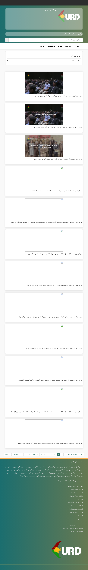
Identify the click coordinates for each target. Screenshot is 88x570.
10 (34, 454)
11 (29, 454)
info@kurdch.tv (76, 525)
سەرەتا (77, 46)
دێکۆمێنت (68, 46)
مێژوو (60, 46)
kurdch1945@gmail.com (73, 528)
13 (21, 454)
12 (25, 454)
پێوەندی (41, 46)
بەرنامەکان (51, 46)
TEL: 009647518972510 (75, 532)
